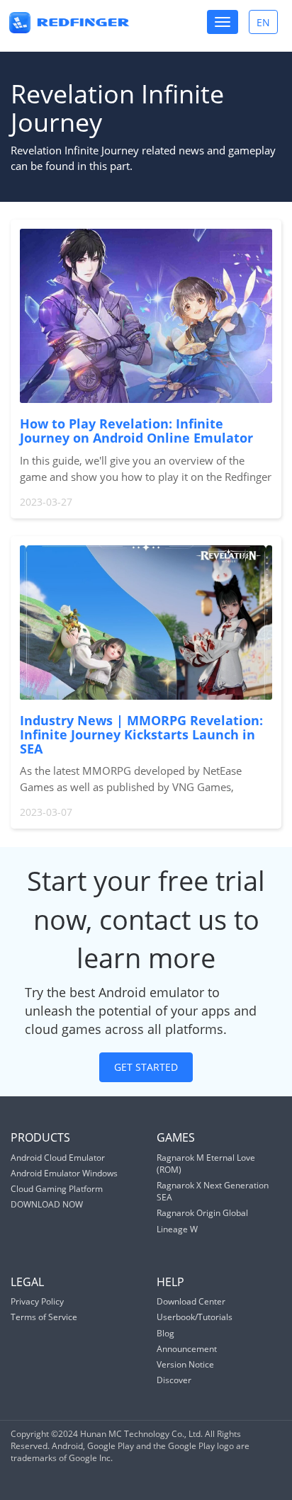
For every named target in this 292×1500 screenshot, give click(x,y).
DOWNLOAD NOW (47, 1204)
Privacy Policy (37, 1301)
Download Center (191, 1301)
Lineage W (177, 1229)
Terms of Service (44, 1317)
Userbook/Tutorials (194, 1317)
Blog (165, 1333)
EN (267, 24)
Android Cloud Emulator (58, 1158)
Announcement (187, 1349)
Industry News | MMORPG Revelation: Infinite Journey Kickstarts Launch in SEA (141, 734)
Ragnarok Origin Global (202, 1213)
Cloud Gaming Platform (57, 1189)
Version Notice (185, 1364)
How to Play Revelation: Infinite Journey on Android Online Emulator (136, 430)
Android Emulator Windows (64, 1173)
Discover (174, 1380)
